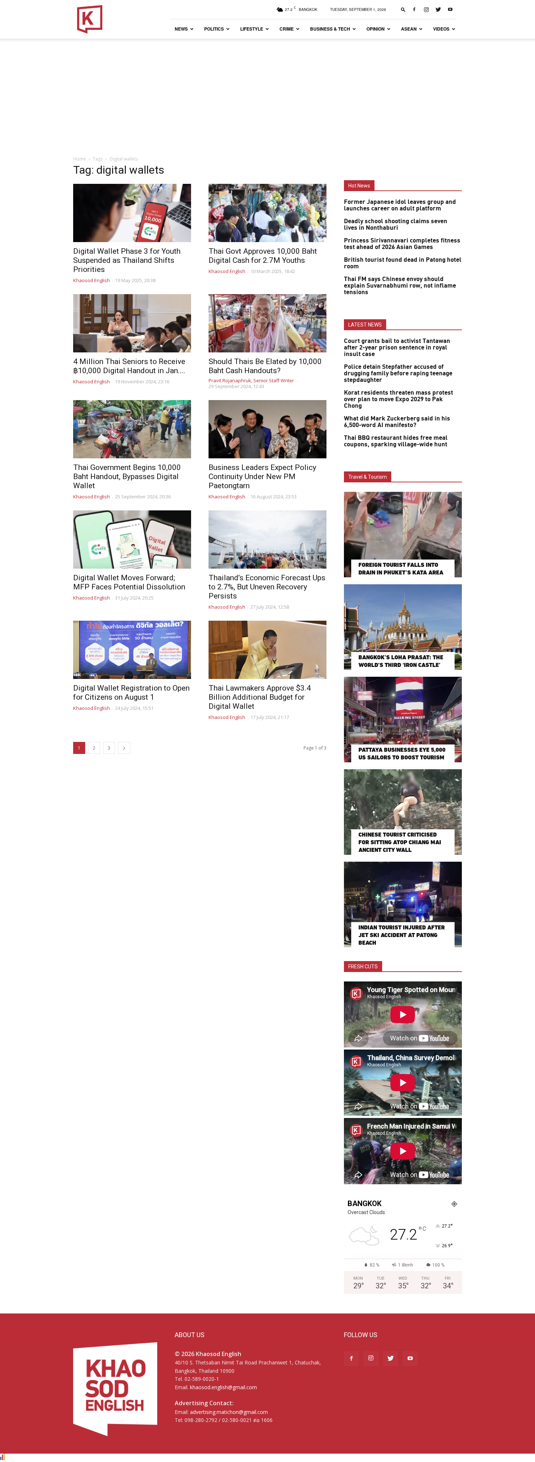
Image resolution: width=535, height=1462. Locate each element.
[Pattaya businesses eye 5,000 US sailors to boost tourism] (403, 719)
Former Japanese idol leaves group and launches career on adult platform (400, 205)
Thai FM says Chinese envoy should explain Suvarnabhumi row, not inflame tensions (400, 286)
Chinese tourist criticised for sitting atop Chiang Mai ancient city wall (399, 842)
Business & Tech (330, 28)
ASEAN (409, 28)
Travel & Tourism (367, 477)
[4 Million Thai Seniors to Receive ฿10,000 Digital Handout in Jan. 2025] (132, 323)
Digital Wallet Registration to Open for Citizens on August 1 (131, 693)
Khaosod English (91, 280)
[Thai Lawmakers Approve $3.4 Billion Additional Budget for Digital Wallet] (267, 650)
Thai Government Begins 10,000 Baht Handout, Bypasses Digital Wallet (127, 476)
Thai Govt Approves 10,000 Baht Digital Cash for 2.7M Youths (263, 256)
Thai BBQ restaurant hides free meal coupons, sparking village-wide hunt (396, 441)
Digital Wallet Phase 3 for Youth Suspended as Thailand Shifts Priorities (127, 260)
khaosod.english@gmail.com (223, 1387)
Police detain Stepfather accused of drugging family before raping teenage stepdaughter (398, 373)
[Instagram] (426, 9)
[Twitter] (438, 9)
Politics (214, 28)
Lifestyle (251, 28)
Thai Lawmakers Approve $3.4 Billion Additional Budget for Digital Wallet (260, 697)
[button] (403, 9)
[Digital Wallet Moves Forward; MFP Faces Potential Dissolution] (132, 539)
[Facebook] (414, 9)
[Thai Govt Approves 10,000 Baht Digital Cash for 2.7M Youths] (267, 213)
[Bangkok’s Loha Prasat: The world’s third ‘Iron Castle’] (403, 627)
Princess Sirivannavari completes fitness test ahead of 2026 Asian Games (402, 243)
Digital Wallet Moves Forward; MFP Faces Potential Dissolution (129, 582)
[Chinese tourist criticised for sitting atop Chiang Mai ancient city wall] (403, 812)
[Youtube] (450, 9)
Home (79, 159)
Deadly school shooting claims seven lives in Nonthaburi (395, 224)
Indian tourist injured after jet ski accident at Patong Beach (401, 935)
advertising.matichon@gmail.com (229, 1411)
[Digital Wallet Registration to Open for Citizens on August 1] (132, 650)
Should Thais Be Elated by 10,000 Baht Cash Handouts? (265, 366)
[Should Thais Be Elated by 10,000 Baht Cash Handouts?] (267, 323)
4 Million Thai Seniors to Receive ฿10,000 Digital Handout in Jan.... (129, 366)
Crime (287, 28)
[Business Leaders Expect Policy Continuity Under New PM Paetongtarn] (267, 429)
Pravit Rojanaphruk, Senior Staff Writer (251, 380)
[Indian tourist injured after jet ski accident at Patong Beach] (403, 904)
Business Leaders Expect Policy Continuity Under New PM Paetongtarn (262, 476)
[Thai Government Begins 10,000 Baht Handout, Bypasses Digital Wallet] (132, 429)
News (181, 28)
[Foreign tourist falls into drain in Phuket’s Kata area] (403, 534)
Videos (441, 28)
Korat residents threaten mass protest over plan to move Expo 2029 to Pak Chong (398, 399)
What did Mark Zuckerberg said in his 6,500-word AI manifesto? (397, 421)
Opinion (375, 28)
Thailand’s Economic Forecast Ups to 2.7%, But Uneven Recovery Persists (267, 586)
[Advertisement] (267, 93)
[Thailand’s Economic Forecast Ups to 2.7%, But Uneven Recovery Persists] (267, 539)
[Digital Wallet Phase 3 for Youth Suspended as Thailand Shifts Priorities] (132, 213)
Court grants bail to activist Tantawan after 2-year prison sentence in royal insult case (397, 347)
